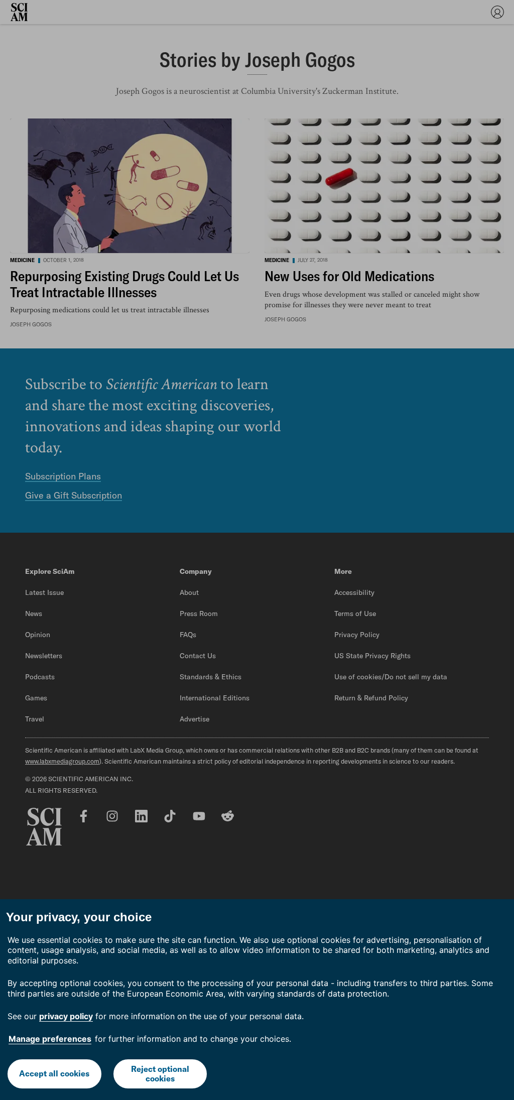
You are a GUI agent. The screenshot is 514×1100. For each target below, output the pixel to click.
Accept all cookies (54, 1073)
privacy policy (66, 1016)
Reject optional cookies (160, 1073)
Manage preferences (50, 1039)
